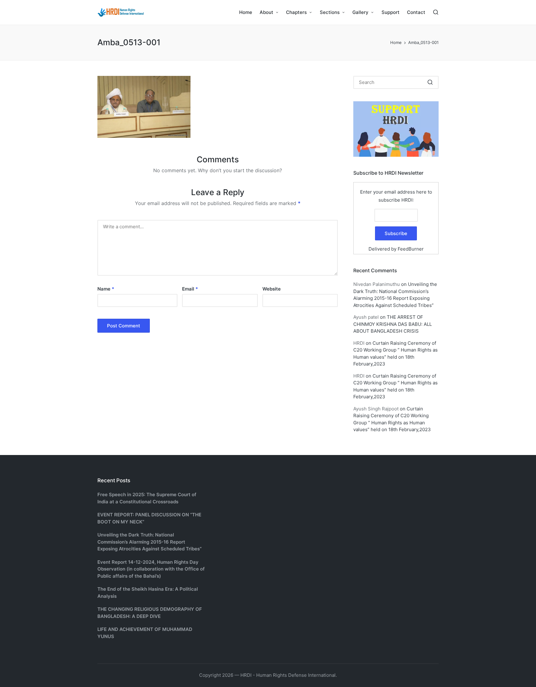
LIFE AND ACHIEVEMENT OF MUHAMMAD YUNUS (144, 632)
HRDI (358, 343)
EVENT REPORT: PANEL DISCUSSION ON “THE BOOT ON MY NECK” (149, 518)
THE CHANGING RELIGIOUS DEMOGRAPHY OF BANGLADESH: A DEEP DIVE (149, 612)
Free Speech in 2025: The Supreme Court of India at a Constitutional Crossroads (146, 498)
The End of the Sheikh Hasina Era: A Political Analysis (147, 592)
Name (105, 289)
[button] (430, 82)
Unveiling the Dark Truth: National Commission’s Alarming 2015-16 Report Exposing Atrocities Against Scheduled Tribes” (149, 542)
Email (190, 289)
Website (271, 289)
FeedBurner (411, 249)
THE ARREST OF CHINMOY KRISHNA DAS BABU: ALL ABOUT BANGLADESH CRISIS (392, 324)
